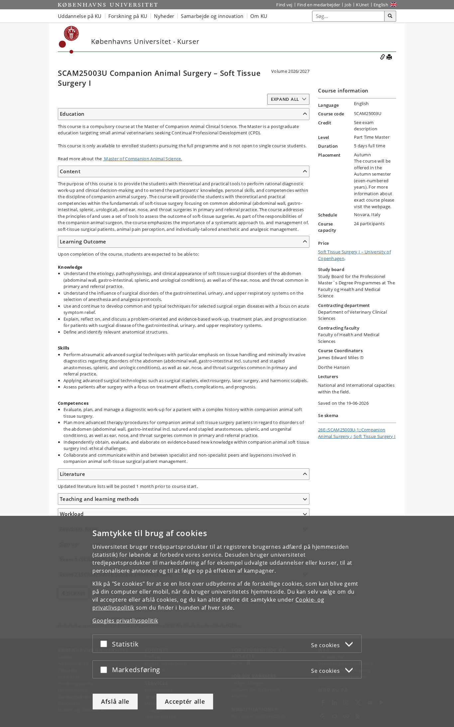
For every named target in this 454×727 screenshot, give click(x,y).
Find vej (284, 5)
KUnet (362, 5)
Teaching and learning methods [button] (99, 499)
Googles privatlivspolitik (125, 620)
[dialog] (227, 621)
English (381, 5)
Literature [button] (72, 474)
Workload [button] (71, 513)
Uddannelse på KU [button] (80, 16)
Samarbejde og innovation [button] (212, 16)
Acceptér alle (185, 701)
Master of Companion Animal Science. (142, 159)
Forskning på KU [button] (128, 16)
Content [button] (70, 171)
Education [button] (72, 113)
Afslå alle (115, 701)
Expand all (285, 99)
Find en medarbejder (318, 5)
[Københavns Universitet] (108, 4)
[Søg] (390, 16)
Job (348, 5)
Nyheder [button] (164, 16)
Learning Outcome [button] (83, 241)
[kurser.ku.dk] (69, 40)
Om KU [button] (259, 16)
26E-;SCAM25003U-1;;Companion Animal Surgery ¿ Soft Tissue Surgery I (357, 433)
